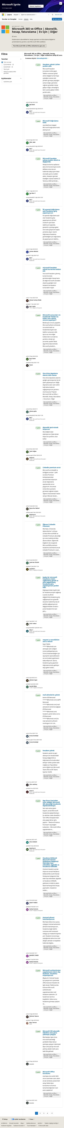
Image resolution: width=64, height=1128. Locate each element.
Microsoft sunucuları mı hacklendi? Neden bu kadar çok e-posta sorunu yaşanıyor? (51, 317)
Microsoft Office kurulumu (49, 1072)
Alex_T (31, 630)
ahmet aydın (33, 411)
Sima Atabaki (33, 842)
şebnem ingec (33, 680)
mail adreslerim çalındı (51, 695)
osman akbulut (33, 251)
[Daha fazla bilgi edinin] (13, 64)
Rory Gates (32, 358)
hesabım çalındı (48, 751)
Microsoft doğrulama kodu (50, 121)
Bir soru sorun (57, 19)
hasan (31, 365)
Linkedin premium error (52, 467)
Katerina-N (32, 514)
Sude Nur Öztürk (34, 562)
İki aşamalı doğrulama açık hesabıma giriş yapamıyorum (51, 211)
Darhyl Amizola (33, 909)
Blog (22, 1123)
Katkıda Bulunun (31, 1123)
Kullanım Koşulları (6, 1125)
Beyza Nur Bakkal (34, 508)
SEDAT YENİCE (33, 902)
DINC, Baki (32, 142)
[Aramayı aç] (52, 14)
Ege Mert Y (32, 193)
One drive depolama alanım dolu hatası (50, 374)
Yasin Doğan (32, 451)
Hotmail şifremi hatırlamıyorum (48, 918)
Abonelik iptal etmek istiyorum (50, 428)
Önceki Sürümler (14, 1123)
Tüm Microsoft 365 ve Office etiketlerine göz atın (29, 46)
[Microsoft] (3, 15)
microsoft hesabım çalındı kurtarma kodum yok (52, 269)
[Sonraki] (48, 14)
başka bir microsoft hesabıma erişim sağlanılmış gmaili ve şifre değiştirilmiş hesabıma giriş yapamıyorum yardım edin (51, 582)
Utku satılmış (33, 784)
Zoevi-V (31, 790)
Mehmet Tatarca (34, 1016)
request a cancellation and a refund (51, 640)
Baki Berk (32, 104)
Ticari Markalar (31, 1125)
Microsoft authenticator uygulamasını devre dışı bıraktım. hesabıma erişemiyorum (52, 972)
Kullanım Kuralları (19, 1125)
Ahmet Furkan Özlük (35, 300)
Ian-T (30, 111)
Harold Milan (33, 686)
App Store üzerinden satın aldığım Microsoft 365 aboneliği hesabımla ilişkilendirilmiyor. (52, 803)
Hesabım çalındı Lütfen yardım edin (51, 65)
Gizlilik (39, 1123)
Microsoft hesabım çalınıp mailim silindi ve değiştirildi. (51, 160)
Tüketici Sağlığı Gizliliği (51, 1123)
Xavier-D (31, 457)
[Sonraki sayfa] (51, 1113)
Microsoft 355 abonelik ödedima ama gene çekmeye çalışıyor (51, 1033)
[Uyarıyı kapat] (60, 3)
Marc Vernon (33, 1022)
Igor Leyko (32, 306)
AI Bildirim (4, 1123)
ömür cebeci (32, 623)
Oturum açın (58, 14)
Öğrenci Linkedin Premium (49, 525)
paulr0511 (32, 568)
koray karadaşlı (33, 735)
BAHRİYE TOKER (33, 955)
